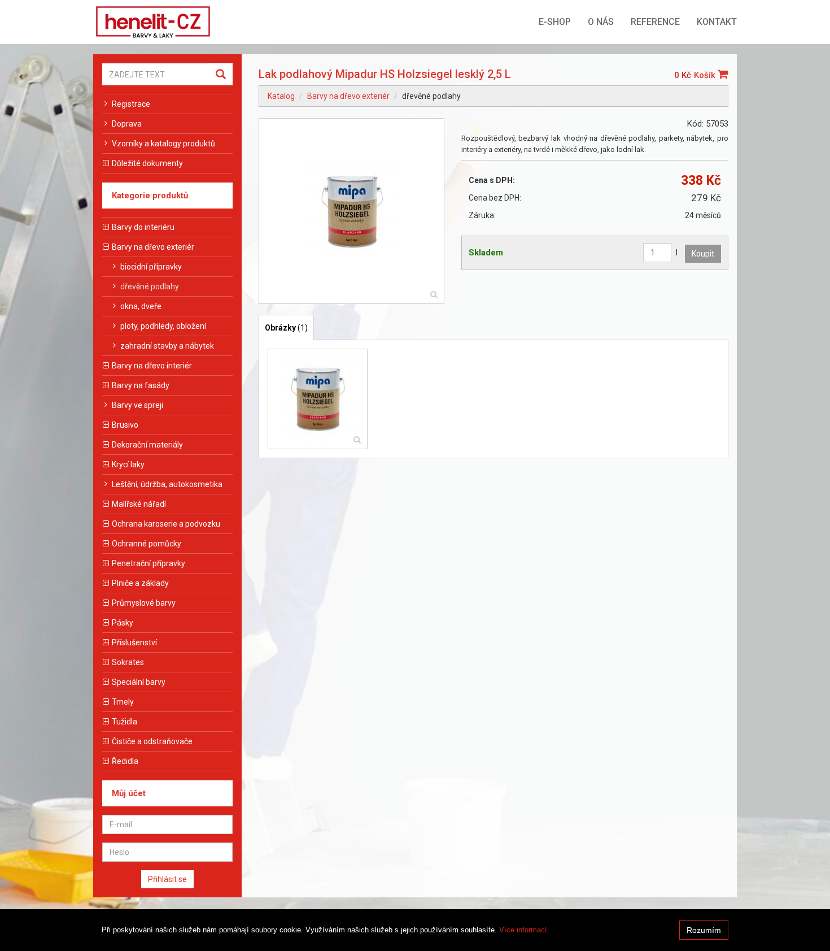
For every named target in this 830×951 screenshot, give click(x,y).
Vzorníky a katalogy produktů (163, 143)
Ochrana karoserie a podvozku (166, 523)
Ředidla (125, 761)
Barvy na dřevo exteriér (153, 246)
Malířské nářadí (139, 504)
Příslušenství (134, 642)
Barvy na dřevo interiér (152, 365)
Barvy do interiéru (143, 227)
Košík (706, 75)
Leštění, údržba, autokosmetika (167, 484)
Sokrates (128, 662)
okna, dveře (140, 306)
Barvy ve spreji (137, 405)
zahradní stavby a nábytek (167, 345)
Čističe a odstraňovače (152, 741)
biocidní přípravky (151, 266)
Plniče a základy (140, 583)
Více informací (523, 930)
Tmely (123, 701)
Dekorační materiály (147, 444)
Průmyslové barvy (144, 602)
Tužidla (124, 721)
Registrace (131, 103)
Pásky (122, 622)
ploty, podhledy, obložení (163, 326)
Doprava (127, 123)
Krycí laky (128, 464)
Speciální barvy (138, 682)
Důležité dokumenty (147, 163)
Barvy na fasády (140, 385)
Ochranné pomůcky (146, 543)
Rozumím (704, 930)
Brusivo (125, 424)
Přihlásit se (167, 879)
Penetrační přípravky (148, 563)
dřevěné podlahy (149, 286)
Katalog (281, 96)
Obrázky (286, 327)
